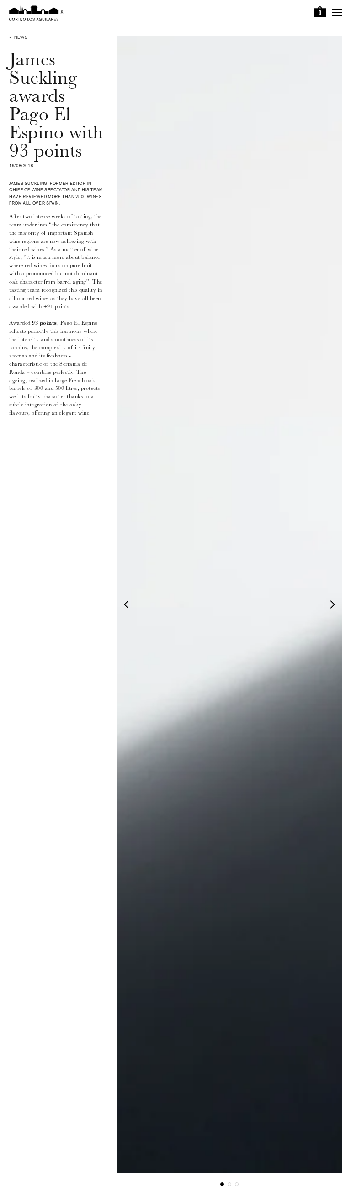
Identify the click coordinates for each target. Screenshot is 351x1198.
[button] (128, 604)
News (20, 38)
